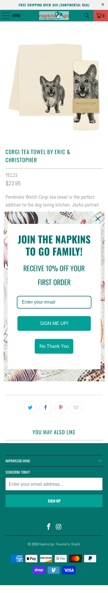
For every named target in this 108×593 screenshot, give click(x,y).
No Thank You (54, 346)
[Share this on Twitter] (30, 407)
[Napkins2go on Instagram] (58, 527)
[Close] (98, 219)
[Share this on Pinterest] (60, 407)
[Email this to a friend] (76, 407)
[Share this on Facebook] (45, 407)
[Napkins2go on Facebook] (48, 527)
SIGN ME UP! (54, 323)
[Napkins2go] (54, 15)
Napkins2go (46, 544)
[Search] (86, 15)
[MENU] (2, 15)
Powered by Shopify (68, 544)
